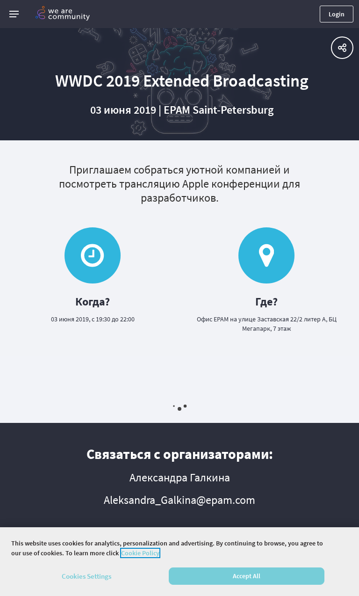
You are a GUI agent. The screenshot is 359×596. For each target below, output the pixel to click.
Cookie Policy (140, 553)
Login (337, 14)
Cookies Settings (86, 576)
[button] (14, 14)
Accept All (246, 576)
